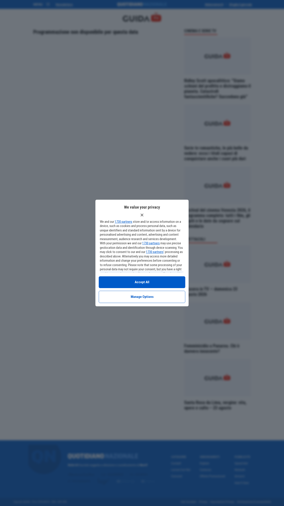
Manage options (142, 297)
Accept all (142, 282)
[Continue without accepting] (142, 215)
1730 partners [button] (123, 222)
